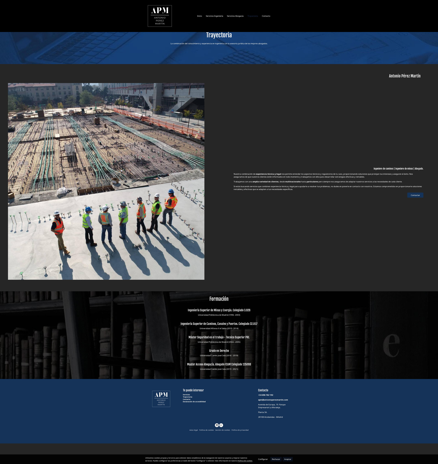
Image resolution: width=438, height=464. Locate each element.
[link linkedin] (217, 425)
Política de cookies (206, 430)
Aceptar (287, 459)
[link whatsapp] (221, 425)
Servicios (186, 395)
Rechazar (276, 459)
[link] (159, 16)
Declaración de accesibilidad (194, 402)
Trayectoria (187, 397)
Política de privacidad (240, 430)
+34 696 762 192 (265, 395)
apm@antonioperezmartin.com (273, 399)
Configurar (263, 459)
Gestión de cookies (222, 430)
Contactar (415, 195)
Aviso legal (193, 430)
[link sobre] (162, 399)
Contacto (186, 399)
